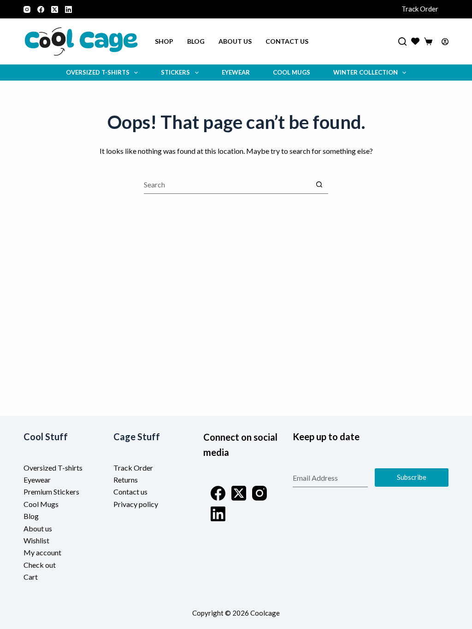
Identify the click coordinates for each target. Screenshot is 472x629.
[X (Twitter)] (54, 9)
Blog (196, 41)
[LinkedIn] (68, 9)
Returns (125, 479)
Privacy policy (135, 504)
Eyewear (236, 72)
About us (235, 41)
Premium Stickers (51, 491)
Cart (31, 576)
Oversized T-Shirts (98, 72)
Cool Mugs (291, 72)
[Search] (402, 41)
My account (42, 552)
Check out (40, 564)
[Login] (445, 41)
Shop (164, 41)
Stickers (175, 72)
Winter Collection (365, 72)
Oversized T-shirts (53, 467)
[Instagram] (27, 9)
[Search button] (319, 184)
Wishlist (36, 540)
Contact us (287, 41)
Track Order (419, 9)
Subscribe (411, 477)
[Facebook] (40, 9)
